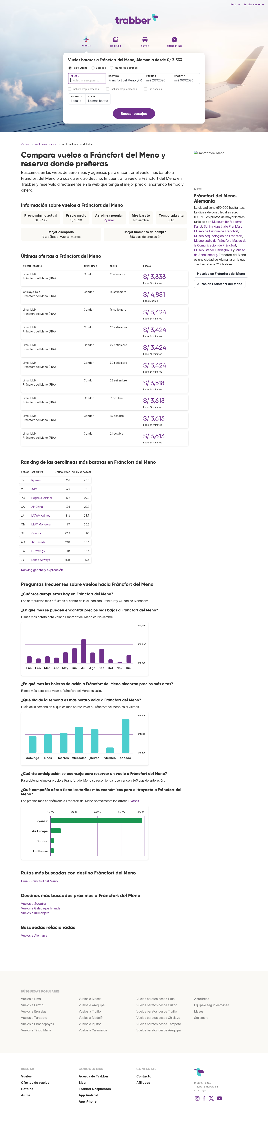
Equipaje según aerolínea (211, 1005)
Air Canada (38, 542)
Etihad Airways (40, 559)
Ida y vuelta (80, 67)
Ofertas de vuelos (35, 1083)
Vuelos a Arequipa (92, 1005)
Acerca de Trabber (93, 1076)
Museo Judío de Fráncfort (212, 241)
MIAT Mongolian (41, 524)
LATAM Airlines (40, 515)
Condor (36, 533)
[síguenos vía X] (211, 1100)
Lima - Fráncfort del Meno (39, 881)
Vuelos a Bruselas (33, 1011)
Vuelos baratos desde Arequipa (158, 1030)
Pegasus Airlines (42, 497)
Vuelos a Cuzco (32, 1005)
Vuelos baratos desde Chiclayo (158, 1018)
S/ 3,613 (154, 400)
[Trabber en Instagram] (197, 1100)
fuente (198, 188)
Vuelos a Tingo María (36, 1030)
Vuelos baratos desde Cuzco (156, 1005)
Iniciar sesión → (254, 4)
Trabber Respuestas (95, 1089)
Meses (198, 1011)
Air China (37, 506)
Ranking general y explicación (42, 570)
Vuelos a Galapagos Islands (40, 908)
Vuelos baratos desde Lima (155, 999)
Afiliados (143, 1083)
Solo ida (101, 67)
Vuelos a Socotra (33, 904)
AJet (34, 489)
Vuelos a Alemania (34, 935)
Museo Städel (204, 250)
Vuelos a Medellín (91, 1018)
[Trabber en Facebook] (204, 1100)
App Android (88, 1095)
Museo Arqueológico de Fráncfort (218, 236)
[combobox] (87, 78)
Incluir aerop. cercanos (86, 89)
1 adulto (75, 101)
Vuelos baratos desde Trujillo (156, 1011)
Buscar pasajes (134, 114)
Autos (25, 1095)
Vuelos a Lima (31, 999)
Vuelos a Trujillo (90, 1011)
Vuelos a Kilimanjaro (35, 913)
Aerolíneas (201, 999)
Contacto (143, 1076)
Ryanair (109, 220)
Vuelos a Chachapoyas (37, 1024)
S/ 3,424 (154, 312)
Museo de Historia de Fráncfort (216, 231)
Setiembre (201, 1018)
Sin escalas (155, 89)
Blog (82, 1083)
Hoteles (27, 1089)
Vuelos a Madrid (90, 999)
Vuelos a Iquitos (90, 1024)
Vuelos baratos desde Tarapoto (158, 1024)
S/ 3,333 (154, 277)
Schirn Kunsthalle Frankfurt (223, 226)
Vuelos (26, 1076)
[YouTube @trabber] (219, 1100)
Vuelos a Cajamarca (93, 1030)
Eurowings (38, 551)
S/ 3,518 (153, 383)
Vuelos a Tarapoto (34, 1018)
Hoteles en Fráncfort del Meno (221, 274)
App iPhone (88, 1101)
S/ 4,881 (154, 294)
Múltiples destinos (126, 67)
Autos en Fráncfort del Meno (219, 284)
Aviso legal (200, 1090)
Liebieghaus (223, 250)
